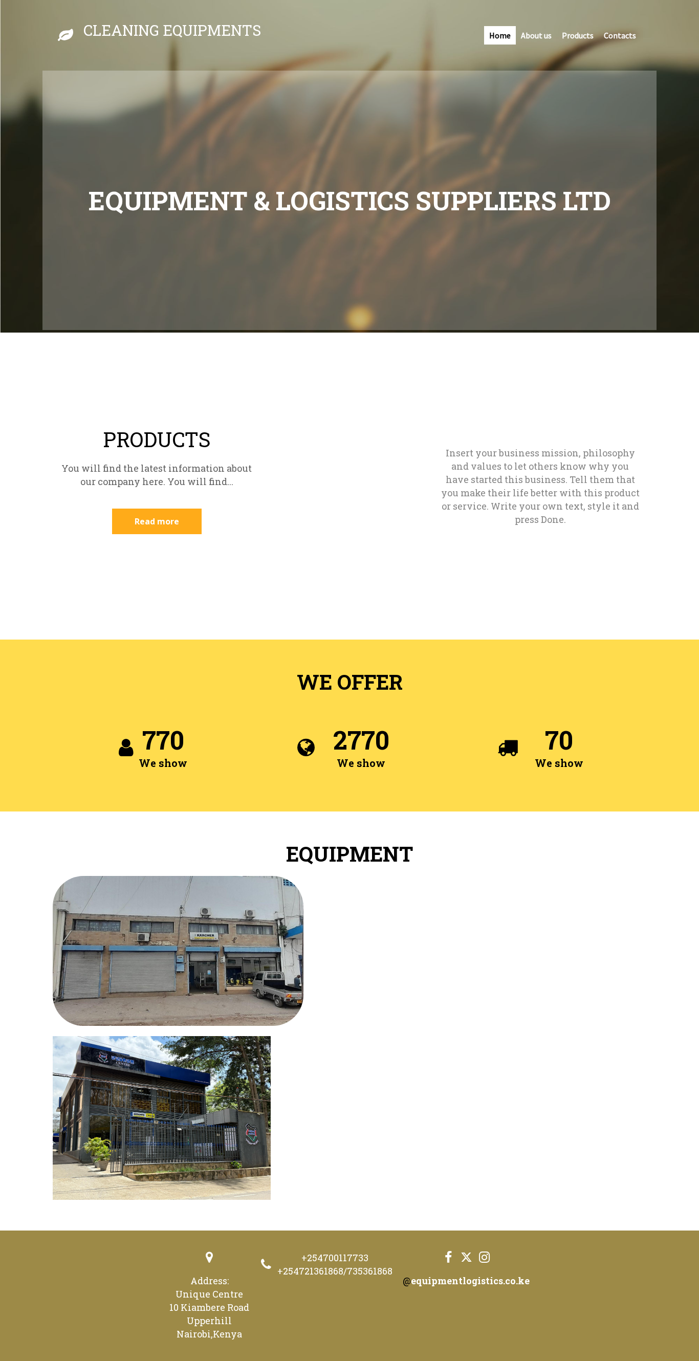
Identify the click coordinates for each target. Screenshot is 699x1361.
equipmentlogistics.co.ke (470, 1281)
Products (578, 35)
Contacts (620, 35)
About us (536, 35)
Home (500, 35)
